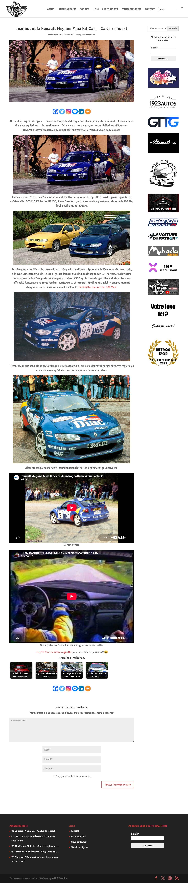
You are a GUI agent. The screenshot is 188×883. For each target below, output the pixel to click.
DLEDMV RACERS (67, 9)
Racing (78, 34)
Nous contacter (78, 841)
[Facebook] (55, 111)
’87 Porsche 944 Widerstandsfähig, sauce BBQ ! (34, 851)
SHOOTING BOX (110, 9)
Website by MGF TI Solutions (54, 878)
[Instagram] (68, 111)
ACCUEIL (51, 9)
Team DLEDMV (78, 836)
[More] (88, 111)
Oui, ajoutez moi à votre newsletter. (73, 776)
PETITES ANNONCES (131, 9)
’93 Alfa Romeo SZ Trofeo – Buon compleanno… (35, 846)
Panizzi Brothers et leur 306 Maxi (97, 287)
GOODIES (84, 9)
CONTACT (150, 9)
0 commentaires (88, 34)
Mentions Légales (79, 847)
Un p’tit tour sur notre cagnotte (53, 652)
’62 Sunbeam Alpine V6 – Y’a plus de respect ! (33, 830)
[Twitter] (62, 111)
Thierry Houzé (56, 34)
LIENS (96, 9)
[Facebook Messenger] (75, 111)
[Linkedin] (81, 111)
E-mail (154, 47)
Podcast (75, 830)
